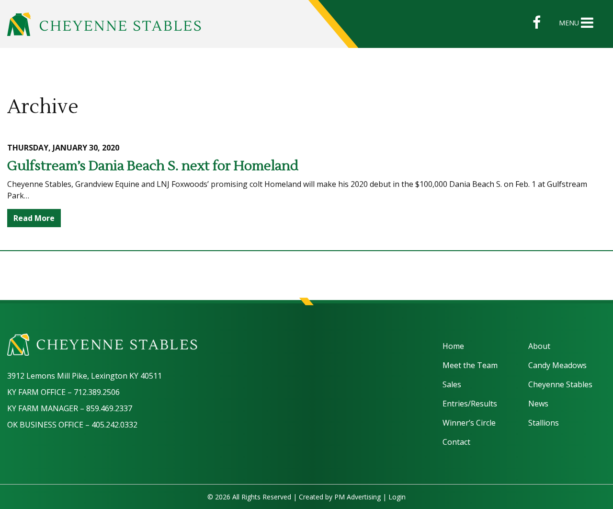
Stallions (543, 422)
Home (453, 346)
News (538, 403)
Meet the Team (470, 365)
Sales (452, 384)
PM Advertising (357, 496)
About (539, 346)
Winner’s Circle (469, 422)
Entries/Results (470, 403)
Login (397, 496)
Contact (456, 442)
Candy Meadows (557, 365)
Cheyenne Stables (560, 384)
